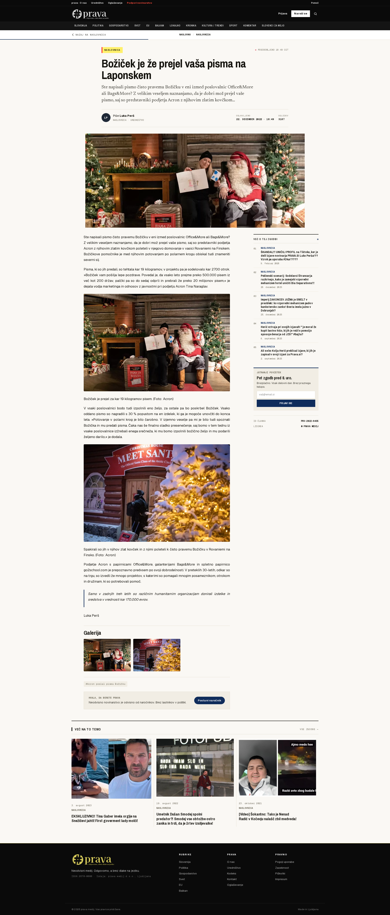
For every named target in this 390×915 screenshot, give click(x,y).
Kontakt (232, 879)
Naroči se (300, 13)
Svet (137, 25)
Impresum (281, 879)
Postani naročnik (209, 700)
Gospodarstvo (119, 25)
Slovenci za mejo (273, 25)
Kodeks (231, 873)
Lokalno (175, 25)
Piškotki (280, 873)
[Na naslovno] (90, 13)
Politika (98, 25)
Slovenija (80, 25)
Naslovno (185, 34)
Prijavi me (286, 403)
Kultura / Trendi (213, 25)
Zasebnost (282, 868)
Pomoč (314, 2)
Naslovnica (203, 34)
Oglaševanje (115, 2)
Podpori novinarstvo (139, 2)
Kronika (191, 25)
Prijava (282, 13)
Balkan (159, 25)
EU (148, 25)
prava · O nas (79, 2)
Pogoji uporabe (284, 862)
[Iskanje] (315, 14)
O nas (231, 862)
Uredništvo (97, 2)
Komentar (249, 25)
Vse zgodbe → (309, 729)
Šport (233, 25)
